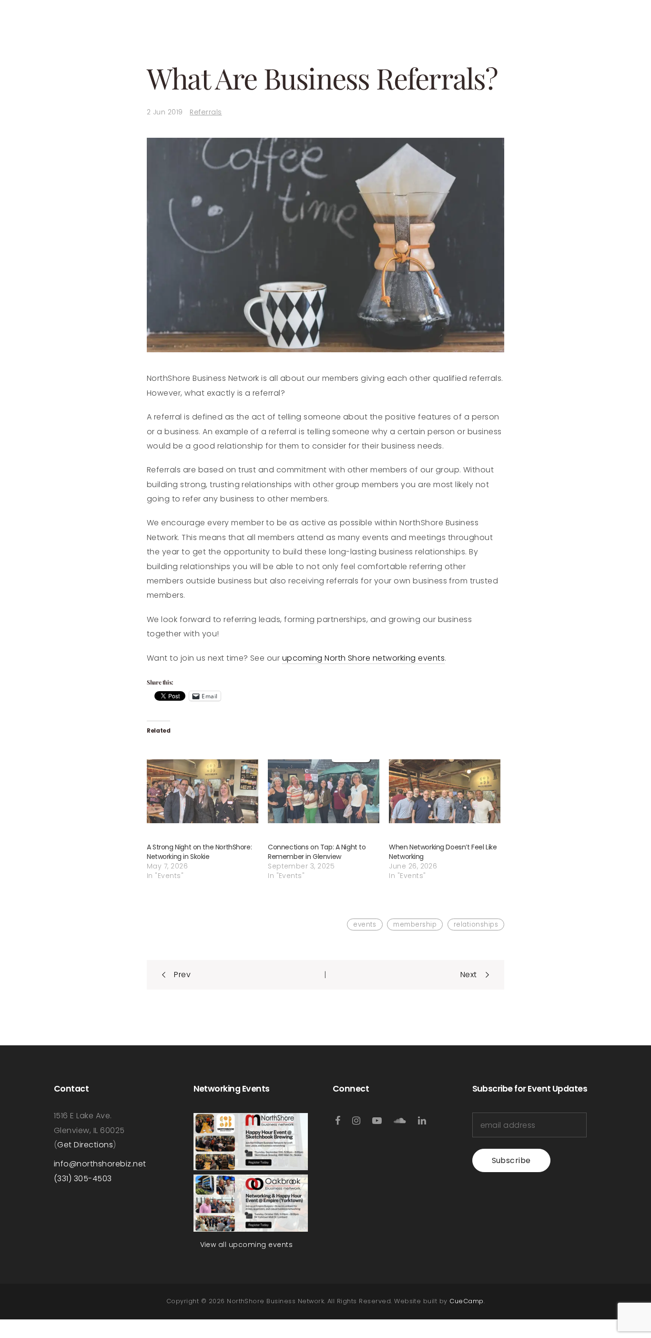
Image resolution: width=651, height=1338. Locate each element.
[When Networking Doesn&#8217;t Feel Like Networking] (444, 791)
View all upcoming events (246, 1244)
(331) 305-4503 (83, 1178)
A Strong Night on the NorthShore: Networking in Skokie (199, 851)
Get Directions (85, 1144)
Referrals (206, 112)
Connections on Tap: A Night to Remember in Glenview (317, 851)
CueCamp (466, 1301)
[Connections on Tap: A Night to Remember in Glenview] (323, 791)
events (364, 924)
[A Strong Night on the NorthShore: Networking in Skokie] (202, 791)
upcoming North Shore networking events (363, 658)
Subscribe (511, 1160)
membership (415, 924)
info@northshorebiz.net (100, 1163)
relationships (476, 924)
